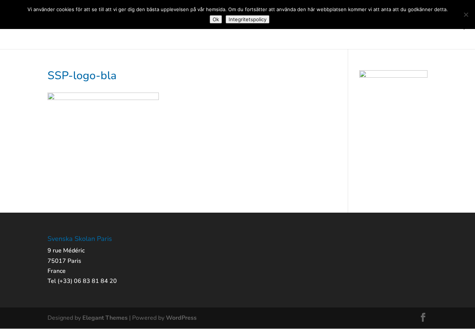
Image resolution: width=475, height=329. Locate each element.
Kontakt (407, 26)
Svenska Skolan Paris (31, 26)
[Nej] (465, 14)
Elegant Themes (105, 318)
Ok (216, 19)
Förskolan (119, 26)
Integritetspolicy (247, 19)
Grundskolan (157, 26)
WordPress (181, 318)
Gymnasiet (333, 26)
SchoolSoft (440, 26)
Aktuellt (86, 26)
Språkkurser (372, 26)
